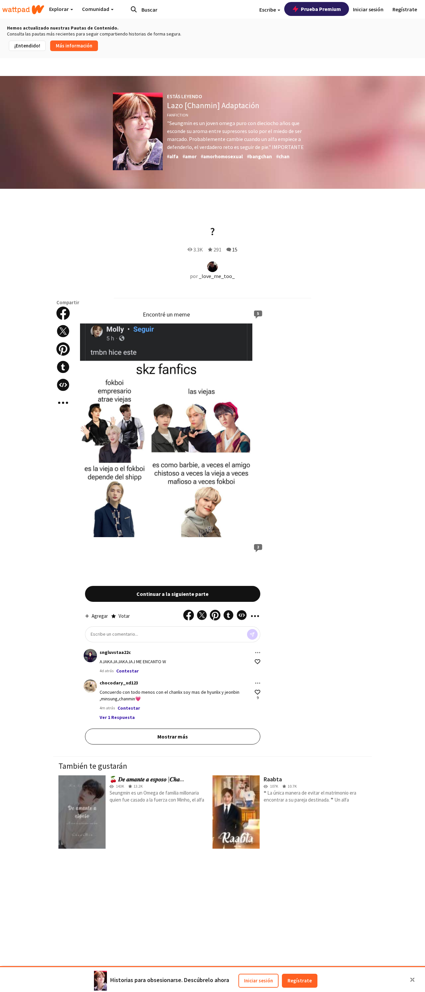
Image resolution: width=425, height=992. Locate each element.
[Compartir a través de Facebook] (63, 313)
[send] (252, 634)
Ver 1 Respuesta (117, 717)
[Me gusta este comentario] (257, 662)
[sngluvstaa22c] (90, 655)
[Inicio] (23, 10)
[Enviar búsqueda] (134, 9)
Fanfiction (177, 114)
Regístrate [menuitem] (404, 9)
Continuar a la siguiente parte (172, 594)
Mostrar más (172, 736)
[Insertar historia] (63, 384)
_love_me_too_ (217, 276)
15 (234, 249)
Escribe (268, 9)
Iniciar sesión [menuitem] (368, 9)
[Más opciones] (257, 652)
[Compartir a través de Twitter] (63, 331)
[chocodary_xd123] (90, 686)
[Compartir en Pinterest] (63, 349)
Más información (74, 45)
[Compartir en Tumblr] (63, 367)
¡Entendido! (27, 45)
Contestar (127, 671)
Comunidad (96, 9)
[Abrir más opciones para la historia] (63, 402)
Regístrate (300, 980)
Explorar (59, 9)
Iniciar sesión (258, 980)
